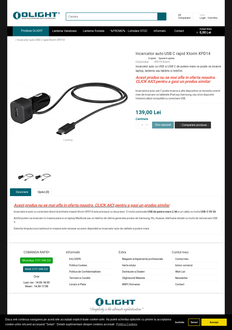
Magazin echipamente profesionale (142, 259)
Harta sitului (129, 265)
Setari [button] (194, 322)
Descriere (21, 192)
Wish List (180, 271)
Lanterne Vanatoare (64, 31)
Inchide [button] (179, 322)
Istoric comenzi (184, 265)
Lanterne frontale (93, 31)
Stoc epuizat (163, 124)
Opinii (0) (43, 192)
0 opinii (152, 58)
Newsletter (181, 278)
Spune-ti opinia (166, 58)
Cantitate (142, 119)
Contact (179, 31)
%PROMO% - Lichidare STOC (129, 31)
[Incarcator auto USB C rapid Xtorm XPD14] (69, 109)
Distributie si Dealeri (133, 271)
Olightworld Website (133, 278)
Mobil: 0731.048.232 (36, 269)
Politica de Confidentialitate (85, 271)
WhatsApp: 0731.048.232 (36, 260)
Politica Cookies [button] (126, 324)
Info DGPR (75, 259)
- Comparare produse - (194, 125)
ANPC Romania (131, 284)
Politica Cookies (78, 265)
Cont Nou (213, 17)
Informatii (160, 31)
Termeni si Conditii (79, 278)
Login (203, 17)
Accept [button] (214, 322)
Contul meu (181, 259)
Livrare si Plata (77, 284)
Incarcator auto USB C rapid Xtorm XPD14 (41, 39)
